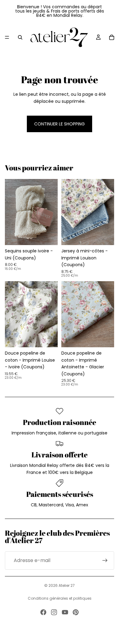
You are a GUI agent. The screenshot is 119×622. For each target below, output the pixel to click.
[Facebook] (43, 612)
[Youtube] (65, 612)
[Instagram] (54, 612)
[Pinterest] (75, 612)
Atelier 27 (67, 585)
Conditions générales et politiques (60, 598)
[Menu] (7, 37)
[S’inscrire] (105, 560)
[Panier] (111, 37)
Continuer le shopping (59, 124)
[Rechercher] (20, 37)
